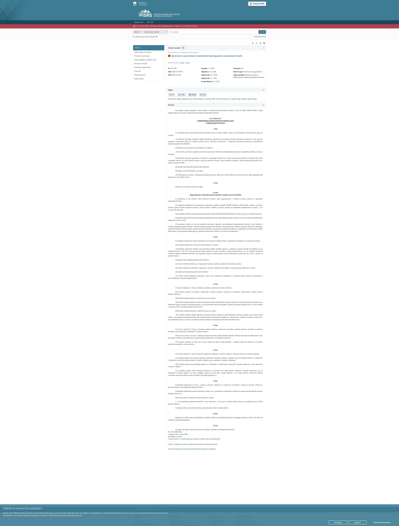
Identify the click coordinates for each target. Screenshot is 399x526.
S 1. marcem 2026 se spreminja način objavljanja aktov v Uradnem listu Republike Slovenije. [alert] (167, 26)
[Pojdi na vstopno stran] (140, 5)
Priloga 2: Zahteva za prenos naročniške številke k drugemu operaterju (192, 449)
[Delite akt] (260, 43)
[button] (216, 48)
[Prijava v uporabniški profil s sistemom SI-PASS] (257, 4)
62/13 (188, 63)
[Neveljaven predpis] (169, 56)
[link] (139, 22)
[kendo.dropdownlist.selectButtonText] (166, 32)
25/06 (182, 63)
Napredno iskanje (260, 36)
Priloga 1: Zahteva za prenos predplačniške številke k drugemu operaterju (193, 444)
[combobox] (155, 32)
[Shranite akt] (257, 43)
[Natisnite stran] (264, 43)
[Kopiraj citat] (183, 48)
